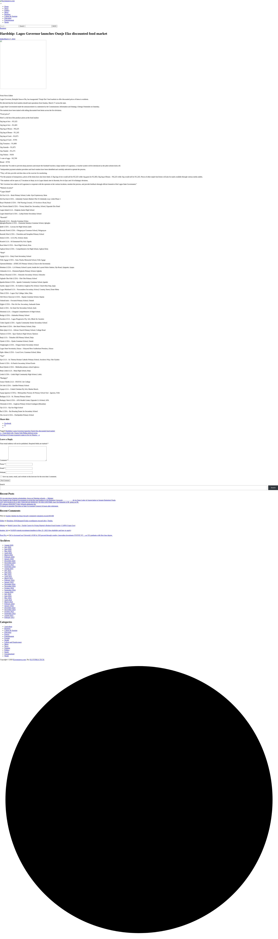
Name (2, 464)
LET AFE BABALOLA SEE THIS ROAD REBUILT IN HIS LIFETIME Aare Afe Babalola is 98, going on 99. (39, 502)
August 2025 (8, 569)
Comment (4, 460)
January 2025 (9, 582)
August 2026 (8, 545)
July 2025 (7, 570)
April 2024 (8, 600)
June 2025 (7, 572)
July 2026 (7, 547)
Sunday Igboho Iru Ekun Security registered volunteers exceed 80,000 (30, 516)
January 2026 (9, 559)
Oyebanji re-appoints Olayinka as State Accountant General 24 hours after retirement (29, 506)
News (6, 8)
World (6, 656)
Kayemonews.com (19, 660)
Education (7, 18)
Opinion (7, 648)
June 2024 (7, 596)
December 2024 (9, 584)
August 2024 (8, 592)
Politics (6, 10)
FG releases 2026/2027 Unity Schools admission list (18, 504)
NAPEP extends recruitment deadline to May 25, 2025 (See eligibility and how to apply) (40, 530)
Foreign (7, 638)
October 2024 (9, 588)
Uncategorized (9, 654)
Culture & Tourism (10, 16)
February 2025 (9, 580)
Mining (2, 525)
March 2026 (8, 555)
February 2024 (9, 604)
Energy (6, 634)
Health (6, 640)
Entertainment (9, 20)
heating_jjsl (4, 530)
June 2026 (7, 549)
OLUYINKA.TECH (37, 660)
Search (2, 484)
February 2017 (9, 617)
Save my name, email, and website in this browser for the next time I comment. (30, 476)
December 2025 (9, 561)
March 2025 (8, 578)
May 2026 (7, 551)
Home (6, 6)
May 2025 (7, 574)
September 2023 (10, 613)
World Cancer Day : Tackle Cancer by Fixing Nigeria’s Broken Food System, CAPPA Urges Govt (41, 525)
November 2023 (10, 610)
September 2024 (10, 590)
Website (2, 472)
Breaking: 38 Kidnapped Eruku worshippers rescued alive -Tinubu (30, 521)
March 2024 (8, 602)
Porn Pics (3, 535)
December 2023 (9, 608)
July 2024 (7, 594)
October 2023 (9, 612)
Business (7, 14)
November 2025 (10, 563)
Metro (6, 12)
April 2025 (8, 576)
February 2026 (9, 557)
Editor (2, 39)
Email (2, 468)
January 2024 (9, 606)
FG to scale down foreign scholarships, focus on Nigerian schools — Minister (26, 498)
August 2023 (8, 615)
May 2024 (7, 598)
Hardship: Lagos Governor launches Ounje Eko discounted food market (30, 431)
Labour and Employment (13, 642)
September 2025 (10, 567)
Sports (6, 22)
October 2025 (9, 565)
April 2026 (8, 553)
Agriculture (8, 627)
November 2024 (10, 586)
